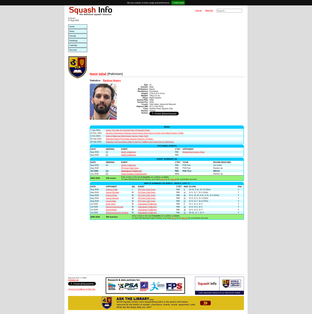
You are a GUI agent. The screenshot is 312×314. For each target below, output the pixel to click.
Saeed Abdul (111, 210)
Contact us (73, 280)
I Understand (178, 3)
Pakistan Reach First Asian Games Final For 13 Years (129, 139)
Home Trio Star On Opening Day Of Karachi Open (128, 130)
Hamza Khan (111, 195)
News (71, 31)
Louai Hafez (111, 201)
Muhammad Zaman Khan (194, 152)
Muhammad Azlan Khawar (117, 212)
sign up (173, 179)
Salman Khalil (111, 189)
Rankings (73, 40)
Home (72, 26)
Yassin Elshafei (112, 192)
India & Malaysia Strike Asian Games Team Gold (127, 136)
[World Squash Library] (77, 78)
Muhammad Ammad (114, 207)
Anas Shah (110, 204)
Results (72, 36)
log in (163, 179)
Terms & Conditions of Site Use (81, 289)
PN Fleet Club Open (130, 168)
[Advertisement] (167, 45)
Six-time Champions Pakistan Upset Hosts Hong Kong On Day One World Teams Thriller (145, 133)
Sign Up (209, 10)
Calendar (73, 45)
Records (73, 50)
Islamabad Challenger (131, 171)
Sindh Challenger (128, 152)
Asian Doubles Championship (134, 174)
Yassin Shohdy (112, 198)
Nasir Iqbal (98, 74)
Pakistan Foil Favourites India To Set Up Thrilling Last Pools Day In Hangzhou (140, 142)
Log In (199, 10)
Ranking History (112, 80)
